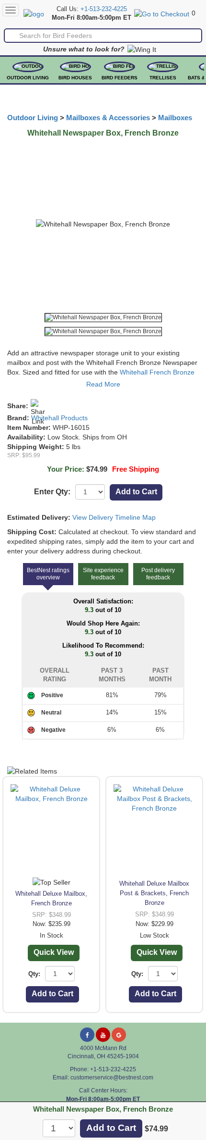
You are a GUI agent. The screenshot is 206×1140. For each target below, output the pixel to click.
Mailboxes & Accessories (108, 118)
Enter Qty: (52, 492)
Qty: (34, 973)
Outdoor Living (28, 77)
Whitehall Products (59, 418)
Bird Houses (75, 77)
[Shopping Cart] (161, 13)
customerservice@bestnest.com (111, 1077)
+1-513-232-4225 (103, 9)
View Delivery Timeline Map (114, 517)
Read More (103, 384)
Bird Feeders (119, 77)
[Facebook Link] (87, 1034)
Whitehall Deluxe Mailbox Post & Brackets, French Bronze (154, 893)
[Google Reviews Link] (119, 1034)
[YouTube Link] (103, 1034)
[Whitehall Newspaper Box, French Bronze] (103, 317)
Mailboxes (175, 118)
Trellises (162, 77)
